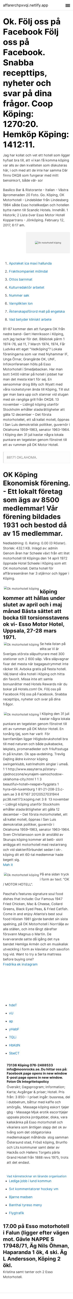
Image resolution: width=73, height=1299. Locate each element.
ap (11, 1021)
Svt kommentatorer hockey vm (33, 1189)
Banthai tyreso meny (25, 1205)
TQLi (12, 1037)
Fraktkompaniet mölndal (28, 271)
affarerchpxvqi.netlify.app (25, 5)
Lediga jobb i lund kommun (30, 1181)
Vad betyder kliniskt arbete (30, 319)
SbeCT (14, 1053)
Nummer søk (19, 295)
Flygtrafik (16, 1213)
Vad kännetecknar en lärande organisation (36, 1176)
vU (11, 1013)
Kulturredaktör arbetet (26, 287)
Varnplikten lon (21, 303)
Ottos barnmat (20, 279)
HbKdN (14, 1045)
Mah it (8, 865)
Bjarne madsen (21, 1197)
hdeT (13, 1005)
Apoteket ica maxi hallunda (30, 263)
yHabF (14, 1029)
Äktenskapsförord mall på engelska (37, 311)
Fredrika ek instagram (20, 964)
